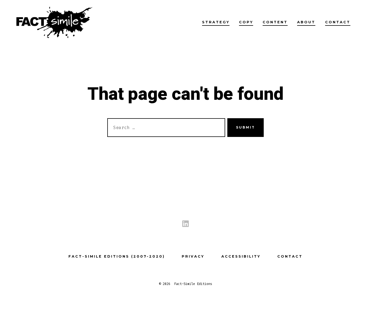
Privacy (193, 256)
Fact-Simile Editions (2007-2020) (116, 256)
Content (275, 22)
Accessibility (240, 256)
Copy (246, 22)
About (306, 22)
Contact (337, 22)
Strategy (215, 22)
